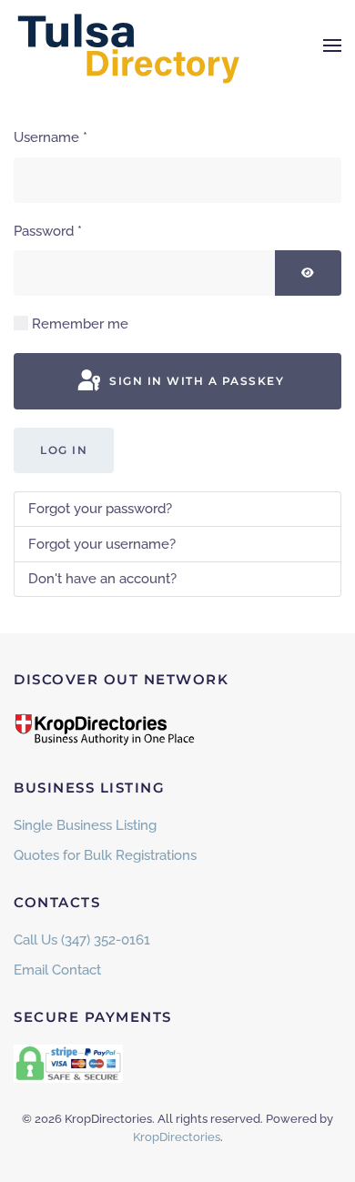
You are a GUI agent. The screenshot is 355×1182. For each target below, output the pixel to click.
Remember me (80, 324)
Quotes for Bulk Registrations (105, 855)
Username (50, 137)
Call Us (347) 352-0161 (82, 940)
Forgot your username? (102, 544)
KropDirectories (176, 1137)
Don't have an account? (102, 579)
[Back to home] (127, 45)
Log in (63, 450)
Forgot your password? (100, 508)
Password (48, 231)
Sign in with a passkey (195, 381)
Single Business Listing (85, 825)
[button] (332, 45)
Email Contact (57, 970)
